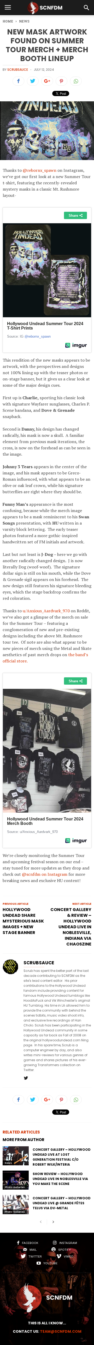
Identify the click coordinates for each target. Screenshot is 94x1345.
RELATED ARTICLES (21, 1132)
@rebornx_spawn (39, 170)
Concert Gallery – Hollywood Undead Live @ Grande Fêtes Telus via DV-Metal (62, 1203)
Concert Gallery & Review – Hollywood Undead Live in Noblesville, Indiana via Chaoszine (70, 927)
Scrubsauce (17, 69)
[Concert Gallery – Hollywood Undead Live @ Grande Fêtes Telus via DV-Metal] (16, 1204)
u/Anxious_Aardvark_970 (46, 611)
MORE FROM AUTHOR (23, 1139)
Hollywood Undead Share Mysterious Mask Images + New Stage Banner (23, 921)
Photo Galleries (15, 1187)
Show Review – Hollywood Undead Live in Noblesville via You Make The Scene (60, 1179)
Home (8, 21)
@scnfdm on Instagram (44, 874)
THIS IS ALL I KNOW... (47, 1323)
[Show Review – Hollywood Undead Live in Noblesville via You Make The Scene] (16, 1180)
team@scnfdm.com (60, 1331)
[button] (86, 7)
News (8, 1162)
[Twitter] (26, 1078)
